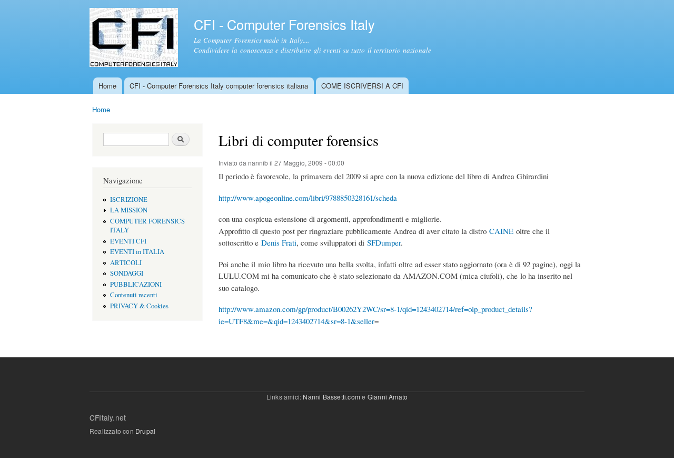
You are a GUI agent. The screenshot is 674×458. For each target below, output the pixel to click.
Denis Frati (278, 242)
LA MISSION (128, 210)
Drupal (145, 430)
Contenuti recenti (133, 294)
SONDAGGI (126, 273)
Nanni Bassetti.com (331, 396)
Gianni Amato (388, 396)
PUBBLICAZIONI (136, 284)
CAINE (501, 231)
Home (107, 86)
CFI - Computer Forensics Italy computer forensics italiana (219, 86)
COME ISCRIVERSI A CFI (362, 86)
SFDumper (384, 242)
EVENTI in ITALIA (137, 251)
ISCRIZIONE (128, 199)
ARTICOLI (126, 262)
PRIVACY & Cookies (139, 305)
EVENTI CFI (128, 241)
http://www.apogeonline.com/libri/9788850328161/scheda (308, 197)
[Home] (135, 38)
